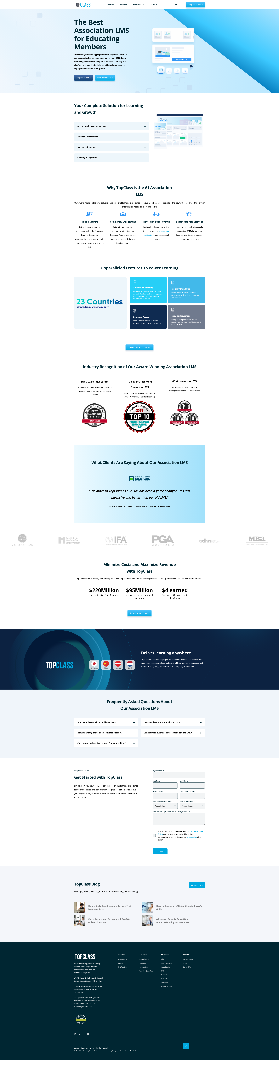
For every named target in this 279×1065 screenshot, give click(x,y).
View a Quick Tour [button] (105, 77)
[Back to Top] (186, 1046)
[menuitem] (116, 4)
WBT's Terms (192, 831)
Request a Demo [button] (195, 4)
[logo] (85, 956)
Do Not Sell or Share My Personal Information (88, 1051)
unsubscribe (192, 837)
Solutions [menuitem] (110, 5)
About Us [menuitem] (151, 5)
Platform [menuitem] (123, 5)
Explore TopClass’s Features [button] (139, 347)
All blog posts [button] (197, 885)
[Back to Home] (82, 5)
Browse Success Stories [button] (139, 613)
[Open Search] (182, 4)
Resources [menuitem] (137, 5)
